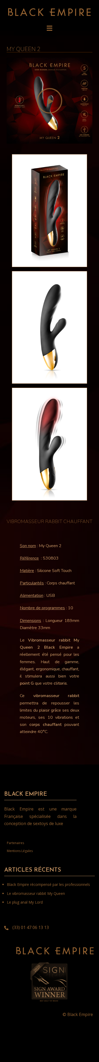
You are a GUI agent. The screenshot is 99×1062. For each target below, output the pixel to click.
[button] (49, 101)
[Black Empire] (49, 12)
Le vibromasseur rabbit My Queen (36, 893)
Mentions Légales (20, 851)
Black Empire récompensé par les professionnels (48, 884)
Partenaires (15, 843)
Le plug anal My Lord (25, 902)
